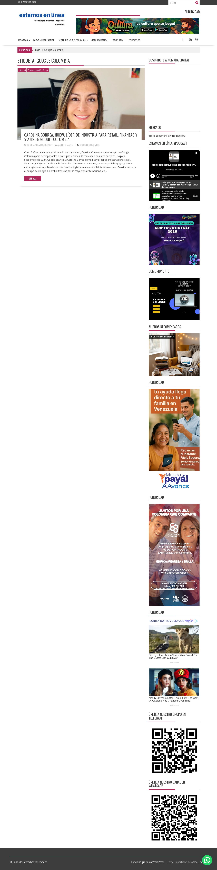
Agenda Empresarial (43, 40)
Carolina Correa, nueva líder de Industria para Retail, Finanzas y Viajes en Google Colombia (80, 137)
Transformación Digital (38, 70)
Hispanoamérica (99, 40)
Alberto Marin (65, 144)
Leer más (33, 178)
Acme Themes (199, 862)
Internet (22, 70)
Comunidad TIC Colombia (72, 40)
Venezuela (118, 40)
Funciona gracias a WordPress (147, 862)
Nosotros (22, 40)
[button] (207, 860)
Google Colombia (90, 144)
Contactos (134, 40)
